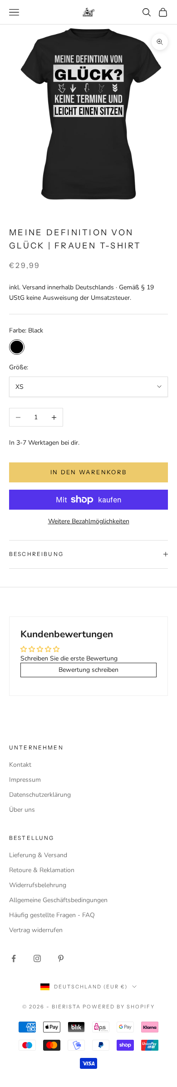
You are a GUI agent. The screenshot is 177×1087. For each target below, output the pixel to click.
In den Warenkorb (88, 472)
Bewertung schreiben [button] (88, 669)
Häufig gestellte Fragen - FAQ (52, 915)
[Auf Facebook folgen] (13, 958)
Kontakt (20, 764)
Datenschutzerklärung (40, 794)
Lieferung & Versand (38, 855)
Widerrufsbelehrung (37, 885)
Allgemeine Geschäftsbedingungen (58, 900)
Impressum (25, 779)
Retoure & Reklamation (41, 870)
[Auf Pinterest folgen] (60, 958)
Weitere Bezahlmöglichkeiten (88, 521)
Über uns (22, 809)
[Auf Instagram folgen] (37, 958)
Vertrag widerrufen (36, 930)
